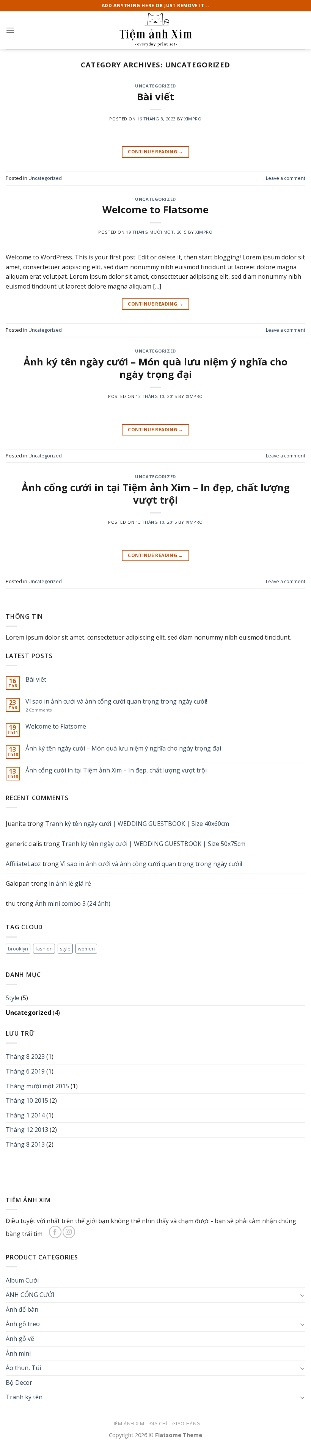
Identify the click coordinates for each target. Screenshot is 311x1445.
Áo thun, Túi (23, 1368)
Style (12, 998)
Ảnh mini (18, 1353)
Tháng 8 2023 (25, 1056)
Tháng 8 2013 (25, 1144)
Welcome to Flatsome (155, 209)
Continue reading (155, 151)
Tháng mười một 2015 (37, 1086)
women (86, 948)
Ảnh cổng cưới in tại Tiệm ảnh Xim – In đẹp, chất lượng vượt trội (156, 494)
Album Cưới (22, 1280)
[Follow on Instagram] (69, 1232)
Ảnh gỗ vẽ (20, 1338)
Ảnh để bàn (22, 1309)
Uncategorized (155, 86)
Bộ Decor (19, 1382)
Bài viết (155, 96)
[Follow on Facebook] (55, 1232)
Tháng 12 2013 (27, 1129)
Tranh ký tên (24, 1397)
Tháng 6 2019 (25, 1071)
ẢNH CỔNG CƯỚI (30, 1295)
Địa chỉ (158, 1423)
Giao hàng (186, 1423)
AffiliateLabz (23, 864)
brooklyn (18, 948)
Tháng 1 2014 (25, 1115)
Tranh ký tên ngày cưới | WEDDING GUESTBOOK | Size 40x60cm (137, 823)
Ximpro (192, 119)
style (65, 948)
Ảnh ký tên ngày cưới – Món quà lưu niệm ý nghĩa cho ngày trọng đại (155, 368)
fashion (44, 948)
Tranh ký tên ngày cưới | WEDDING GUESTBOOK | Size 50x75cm (153, 844)
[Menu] (10, 30)
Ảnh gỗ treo (23, 1324)
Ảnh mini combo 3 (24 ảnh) (72, 903)
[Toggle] (302, 1295)
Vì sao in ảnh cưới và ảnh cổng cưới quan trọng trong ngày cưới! (116, 701)
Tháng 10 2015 (27, 1100)
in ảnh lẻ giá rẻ (70, 883)
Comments (38, 709)
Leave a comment (285, 178)
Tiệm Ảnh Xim (127, 1423)
